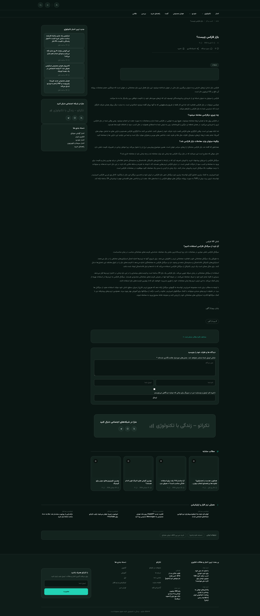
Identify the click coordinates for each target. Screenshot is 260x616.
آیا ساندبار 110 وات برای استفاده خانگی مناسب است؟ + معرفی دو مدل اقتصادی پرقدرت (172, 483)
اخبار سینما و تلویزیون (75, 143)
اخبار (217, 13)
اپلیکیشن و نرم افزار (119, 582)
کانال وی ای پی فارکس (107, 174)
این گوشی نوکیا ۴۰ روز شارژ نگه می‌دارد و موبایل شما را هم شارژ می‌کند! (58, 54)
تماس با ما (157, 577)
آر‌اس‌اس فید (156, 587)
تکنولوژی (207, 13)
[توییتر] (134, 428)
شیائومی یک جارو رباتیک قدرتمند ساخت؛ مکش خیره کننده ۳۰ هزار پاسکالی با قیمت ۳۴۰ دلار (58, 39)
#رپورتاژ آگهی (212, 321)
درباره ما (158, 573)
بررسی (143, 13)
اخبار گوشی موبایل (77, 133)
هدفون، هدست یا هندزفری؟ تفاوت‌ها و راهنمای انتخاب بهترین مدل (204, 483)
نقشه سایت (157, 582)
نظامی (134, 13)
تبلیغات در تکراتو (155, 568)
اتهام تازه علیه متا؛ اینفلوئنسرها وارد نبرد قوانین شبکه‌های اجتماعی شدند (193, 515)
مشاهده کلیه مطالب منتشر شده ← (194, 337)
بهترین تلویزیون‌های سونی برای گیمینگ (107, 482)
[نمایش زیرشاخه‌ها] (202, 13)
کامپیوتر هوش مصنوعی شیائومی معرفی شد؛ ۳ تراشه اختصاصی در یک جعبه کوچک (58, 69)
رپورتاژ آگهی (210, 308)
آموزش (123, 573)
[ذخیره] (194, 461)
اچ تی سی (122, 587)
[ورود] (56, 5)
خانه (217, 21)
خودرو (194, 13)
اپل (125, 577)
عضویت (66, 591)
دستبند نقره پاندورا (196, 535)
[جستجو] (40, 5)
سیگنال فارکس (213, 160)
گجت (166, 13)
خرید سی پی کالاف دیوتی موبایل (173, 535)
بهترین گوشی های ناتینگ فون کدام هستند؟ (138, 482)
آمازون (124, 568)
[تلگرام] (121, 428)
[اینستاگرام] (127, 428)
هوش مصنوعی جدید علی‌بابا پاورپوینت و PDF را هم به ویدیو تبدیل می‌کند (58, 84)
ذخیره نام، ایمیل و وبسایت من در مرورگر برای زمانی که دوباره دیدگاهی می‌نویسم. (184, 392)
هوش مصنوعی (178, 13)
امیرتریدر (186, 287)
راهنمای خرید (155, 13)
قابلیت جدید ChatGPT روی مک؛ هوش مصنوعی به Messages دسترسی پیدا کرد (149, 515)
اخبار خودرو (80, 140)
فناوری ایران (79, 136)
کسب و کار (209, 21)
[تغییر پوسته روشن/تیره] (47, 5)
